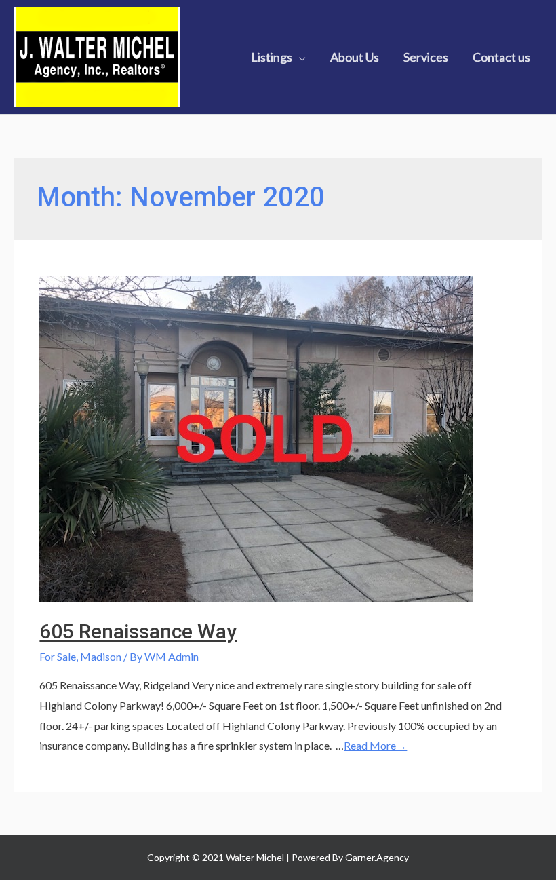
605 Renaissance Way (138, 631)
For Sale (57, 656)
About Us (354, 57)
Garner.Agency (377, 857)
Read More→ (375, 745)
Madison (100, 656)
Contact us (501, 57)
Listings (271, 57)
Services (425, 57)
